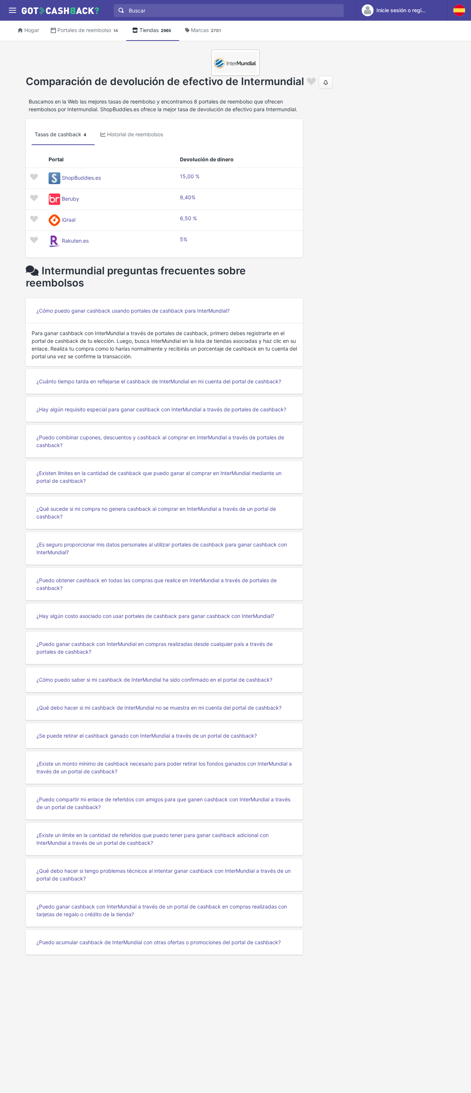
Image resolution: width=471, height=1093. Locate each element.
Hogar (31, 30)
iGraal (68, 220)
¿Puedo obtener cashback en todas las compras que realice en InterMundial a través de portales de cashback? (156, 584)
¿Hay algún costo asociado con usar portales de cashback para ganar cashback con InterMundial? (155, 616)
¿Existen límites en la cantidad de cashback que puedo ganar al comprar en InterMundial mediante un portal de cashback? (158, 477)
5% (183, 239)
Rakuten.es (75, 241)
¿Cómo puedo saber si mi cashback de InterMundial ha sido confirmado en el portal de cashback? (154, 679)
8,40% (187, 197)
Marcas (206, 30)
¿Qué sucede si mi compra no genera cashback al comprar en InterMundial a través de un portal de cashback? (156, 513)
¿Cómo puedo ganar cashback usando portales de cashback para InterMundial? (133, 310)
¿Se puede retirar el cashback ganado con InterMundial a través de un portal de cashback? (146, 735)
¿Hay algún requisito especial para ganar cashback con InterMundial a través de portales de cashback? (161, 409)
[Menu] (12, 10)
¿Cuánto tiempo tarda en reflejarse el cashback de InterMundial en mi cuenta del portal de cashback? (158, 381)
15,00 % (189, 176)
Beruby (70, 199)
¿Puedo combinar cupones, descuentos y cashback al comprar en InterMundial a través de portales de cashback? (160, 441)
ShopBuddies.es (81, 178)
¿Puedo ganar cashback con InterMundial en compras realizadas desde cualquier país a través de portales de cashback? (154, 648)
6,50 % (188, 218)
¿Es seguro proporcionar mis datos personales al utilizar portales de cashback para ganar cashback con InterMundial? (161, 548)
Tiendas (155, 30)
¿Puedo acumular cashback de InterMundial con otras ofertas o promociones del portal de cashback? (158, 942)
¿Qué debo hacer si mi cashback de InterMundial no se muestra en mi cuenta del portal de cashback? (158, 707)
